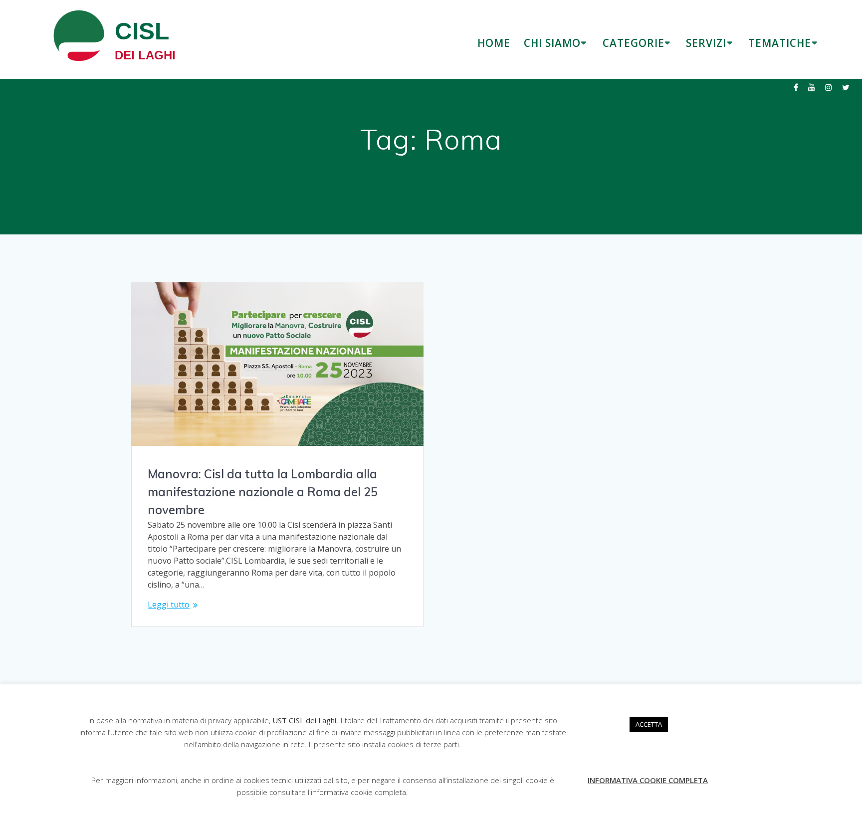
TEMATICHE (779, 43)
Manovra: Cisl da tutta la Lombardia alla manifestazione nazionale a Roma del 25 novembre (263, 491)
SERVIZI (706, 43)
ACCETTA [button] (649, 724)
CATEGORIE (633, 43)
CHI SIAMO (552, 43)
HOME (493, 43)
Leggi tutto (169, 604)
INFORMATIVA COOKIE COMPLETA (648, 780)
